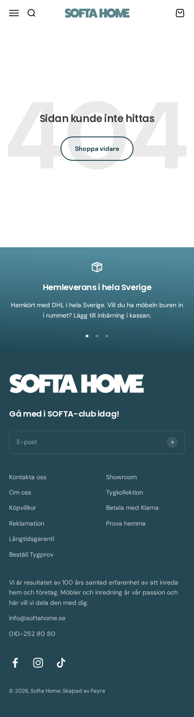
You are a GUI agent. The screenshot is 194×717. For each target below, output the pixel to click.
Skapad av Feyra (84, 690)
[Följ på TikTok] (61, 663)
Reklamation (26, 523)
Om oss (20, 492)
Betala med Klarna (132, 508)
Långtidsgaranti (31, 539)
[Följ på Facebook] (15, 663)
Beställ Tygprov (31, 554)
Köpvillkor (22, 508)
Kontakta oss (27, 477)
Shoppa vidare (97, 149)
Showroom (121, 477)
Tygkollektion (124, 492)
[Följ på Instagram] (38, 663)
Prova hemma (126, 523)
